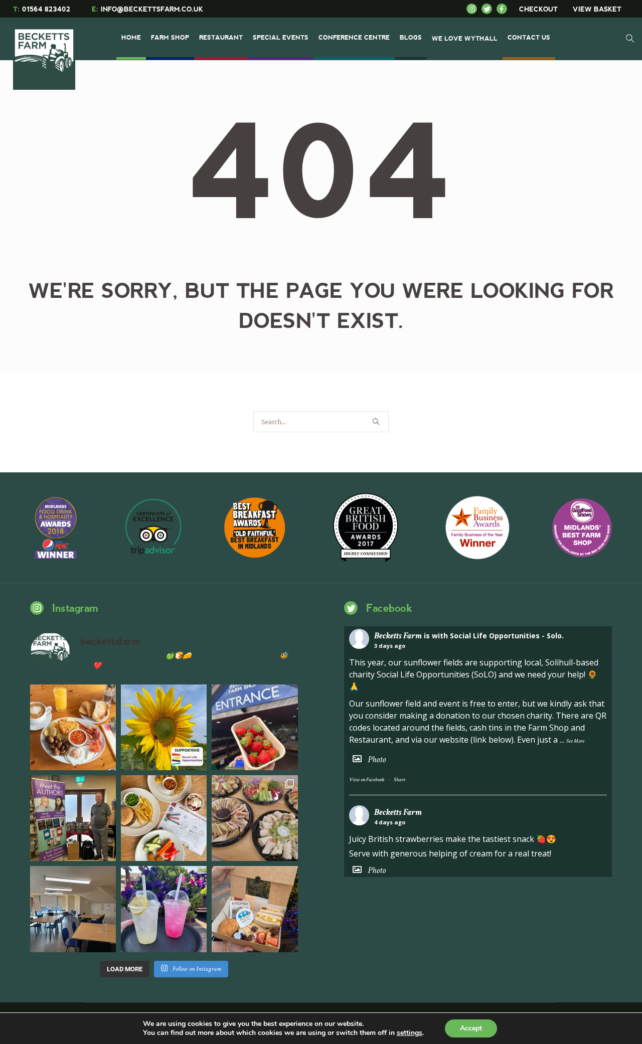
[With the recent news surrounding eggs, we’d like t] (73, 727)
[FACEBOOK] (504, 9)
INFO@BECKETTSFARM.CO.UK (147, 9)
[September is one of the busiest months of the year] (73, 909)
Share (399, 779)
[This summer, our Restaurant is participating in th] (164, 818)
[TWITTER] (489, 9)
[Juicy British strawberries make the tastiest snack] (254, 727)
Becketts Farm (398, 635)
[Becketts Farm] (45, 51)
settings (409, 1032)
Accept (471, 1028)
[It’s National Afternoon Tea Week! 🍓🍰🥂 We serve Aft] (254, 909)
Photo (377, 759)
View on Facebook (366, 779)
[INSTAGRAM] (474, 9)
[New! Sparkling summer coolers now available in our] (164, 909)
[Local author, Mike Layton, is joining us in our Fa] (73, 818)
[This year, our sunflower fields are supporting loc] (164, 727)
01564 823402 (41, 9)
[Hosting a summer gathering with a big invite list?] (254, 818)
